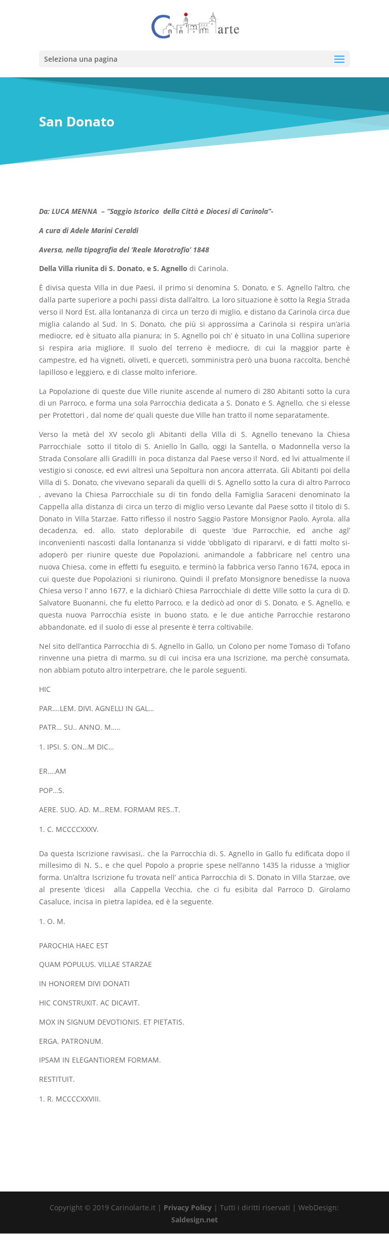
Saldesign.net (194, 1219)
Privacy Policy (188, 1207)
